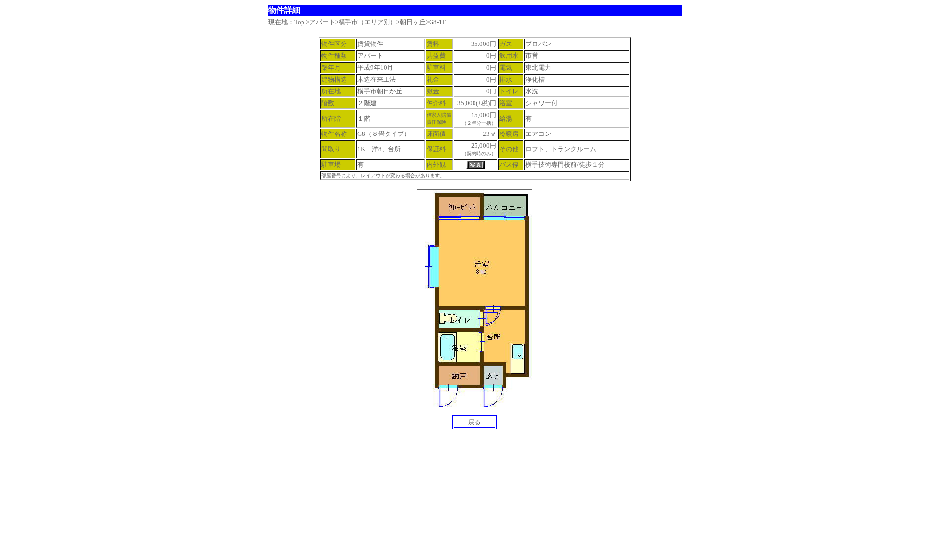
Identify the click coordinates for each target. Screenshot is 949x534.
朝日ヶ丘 (413, 22)
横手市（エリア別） (367, 22)
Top (299, 22)
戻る (474, 422)
